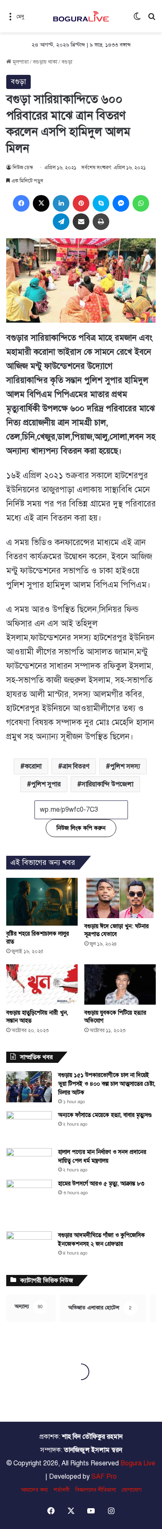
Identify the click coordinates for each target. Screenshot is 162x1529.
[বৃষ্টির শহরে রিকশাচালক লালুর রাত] (42, 902)
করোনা (33, 766)
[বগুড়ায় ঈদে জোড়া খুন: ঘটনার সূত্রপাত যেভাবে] (120, 898)
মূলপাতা (20, 62)
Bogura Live (137, 1463)
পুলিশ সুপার (46, 784)
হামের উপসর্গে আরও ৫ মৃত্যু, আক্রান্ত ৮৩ (101, 1183)
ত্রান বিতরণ (75, 766)
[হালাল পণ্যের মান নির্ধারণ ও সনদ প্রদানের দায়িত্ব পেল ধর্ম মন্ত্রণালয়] (29, 1161)
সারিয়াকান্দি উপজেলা (107, 784)
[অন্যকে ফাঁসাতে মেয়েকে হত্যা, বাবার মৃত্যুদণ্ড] (29, 1126)
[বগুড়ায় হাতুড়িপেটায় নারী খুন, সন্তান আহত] (42, 984)
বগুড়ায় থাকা (45, 62)
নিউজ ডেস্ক (22, 167)
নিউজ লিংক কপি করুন (81, 828)
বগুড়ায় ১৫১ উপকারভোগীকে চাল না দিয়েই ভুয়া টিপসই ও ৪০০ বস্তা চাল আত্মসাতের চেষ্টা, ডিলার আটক (106, 1084)
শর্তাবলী (61, 1490)
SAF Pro (104, 1476)
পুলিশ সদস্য (125, 766)
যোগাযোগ (132, 1490)
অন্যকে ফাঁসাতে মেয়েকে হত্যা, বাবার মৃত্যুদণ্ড (105, 1115)
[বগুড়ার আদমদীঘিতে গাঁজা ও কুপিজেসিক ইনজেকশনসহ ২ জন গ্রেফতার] (29, 1246)
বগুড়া (66, 62)
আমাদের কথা (34, 1490)
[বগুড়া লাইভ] (81, 16)
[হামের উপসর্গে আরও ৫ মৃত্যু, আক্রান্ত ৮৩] (29, 1202)
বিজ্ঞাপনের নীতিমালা (95, 1490)
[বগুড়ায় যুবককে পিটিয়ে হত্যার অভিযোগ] (120, 984)
